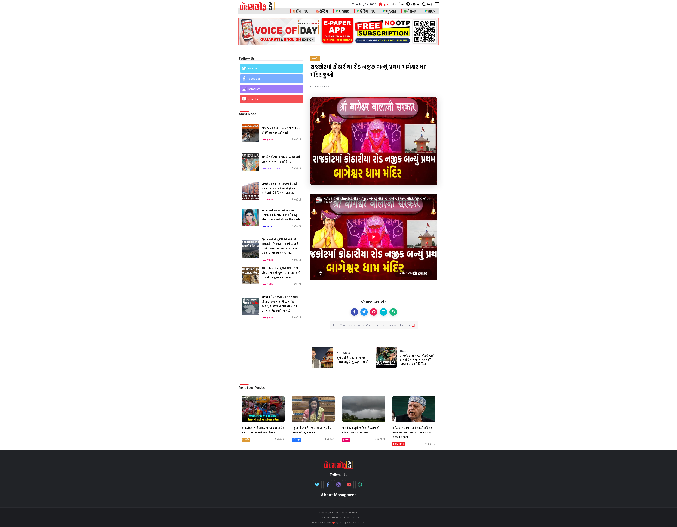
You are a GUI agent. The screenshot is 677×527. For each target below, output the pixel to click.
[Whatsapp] (360, 484)
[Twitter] (271, 68)
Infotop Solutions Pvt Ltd (352, 522)
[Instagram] (271, 89)
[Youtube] (271, 99)
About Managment (338, 495)
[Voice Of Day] (338, 465)
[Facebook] (271, 78)
